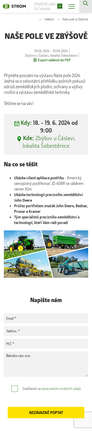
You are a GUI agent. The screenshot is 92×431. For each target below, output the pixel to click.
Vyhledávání (85, 6)
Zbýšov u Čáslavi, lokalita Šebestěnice (49, 141)
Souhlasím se (51, 388)
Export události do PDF (54, 60)
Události (49, 19)
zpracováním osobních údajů (61, 388)
